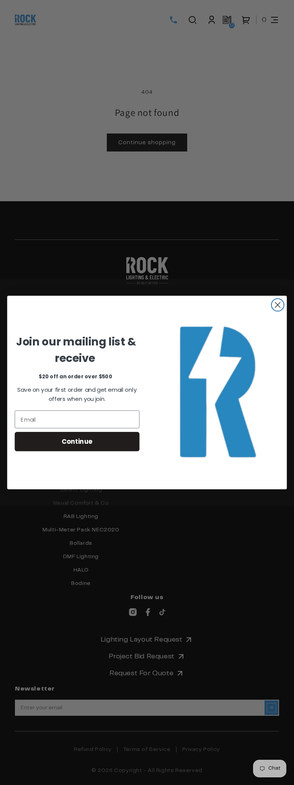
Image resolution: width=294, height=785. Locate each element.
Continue (77, 441)
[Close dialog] (277, 305)
